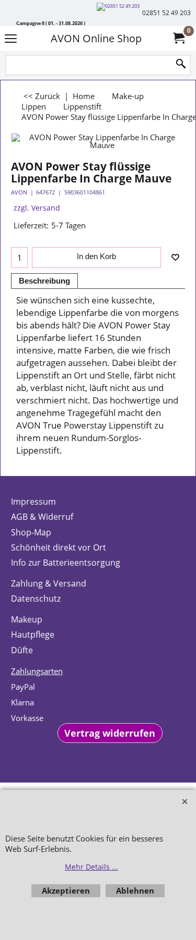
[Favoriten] (175, 257)
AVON (19, 192)
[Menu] (11, 39)
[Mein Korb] (178, 38)
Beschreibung (44, 281)
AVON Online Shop (96, 38)
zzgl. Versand (37, 208)
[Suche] (181, 64)
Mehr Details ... (91, 867)
